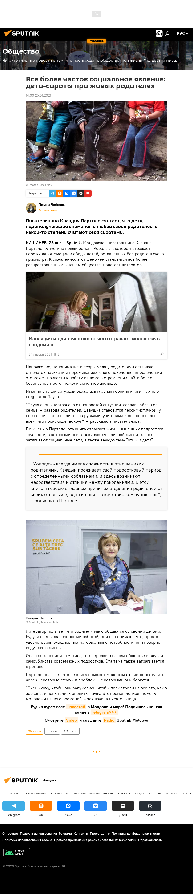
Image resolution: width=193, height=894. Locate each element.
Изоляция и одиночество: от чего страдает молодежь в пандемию (94, 341)
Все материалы (48, 210)
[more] (161, 354)
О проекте (10, 833)
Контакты (81, 833)
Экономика (35, 793)
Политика (11, 793)
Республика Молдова (93, 793)
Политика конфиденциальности (136, 833)
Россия (124, 793)
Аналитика (168, 793)
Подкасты (144, 793)
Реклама (65, 833)
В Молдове (70, 731)
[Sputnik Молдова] (23, 37)
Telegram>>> (104, 712)
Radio (109, 720)
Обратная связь (150, 840)
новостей (76, 706)
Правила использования (38, 833)
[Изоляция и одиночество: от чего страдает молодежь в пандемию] (96, 302)
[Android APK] (17, 853)
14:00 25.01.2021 (38, 95)
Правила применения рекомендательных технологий (95, 840)
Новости (52, 731)
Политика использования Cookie (27, 840)
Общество (34, 731)
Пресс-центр (100, 833)
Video (71, 720)
